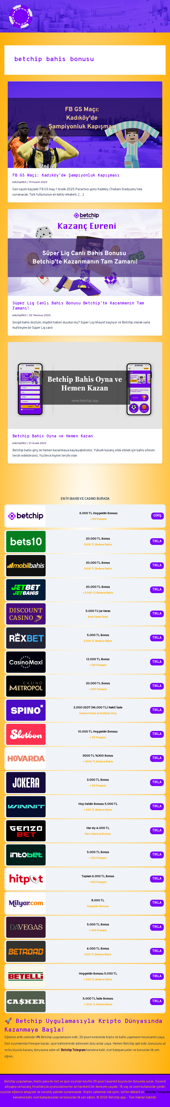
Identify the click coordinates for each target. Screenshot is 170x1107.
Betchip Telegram (73, 1050)
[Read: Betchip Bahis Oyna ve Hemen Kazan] (85, 385)
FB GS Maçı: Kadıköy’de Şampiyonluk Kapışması (66, 175)
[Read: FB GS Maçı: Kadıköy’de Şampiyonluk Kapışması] (85, 125)
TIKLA (157, 541)
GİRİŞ (157, 516)
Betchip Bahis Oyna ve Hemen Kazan (52, 436)
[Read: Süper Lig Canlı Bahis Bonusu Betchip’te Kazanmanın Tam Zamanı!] (85, 252)
